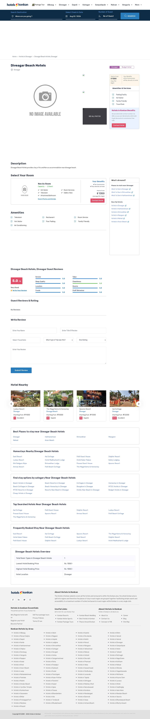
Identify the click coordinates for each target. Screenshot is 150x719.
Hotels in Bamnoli (84, 697)
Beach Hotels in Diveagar (22, 483)
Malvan (114, 5)
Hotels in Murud (83, 642)
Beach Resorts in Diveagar (55, 483)
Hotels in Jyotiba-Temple (23, 687)
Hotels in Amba (51, 655)
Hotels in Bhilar (19, 697)
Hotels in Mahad (117, 218)
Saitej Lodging (113, 460)
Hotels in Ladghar (52, 642)
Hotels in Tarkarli (116, 652)
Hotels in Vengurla (20, 655)
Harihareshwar (50, 437)
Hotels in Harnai (115, 639)
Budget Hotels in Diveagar (118, 490)
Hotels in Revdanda (84, 636)
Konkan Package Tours (65, 622)
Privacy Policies (38, 618)
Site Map (126, 622)
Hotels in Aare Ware (117, 690)
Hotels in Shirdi (115, 684)
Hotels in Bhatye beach (118, 703)
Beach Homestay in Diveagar (56, 486)
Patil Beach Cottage (52, 467)
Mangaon (112, 437)
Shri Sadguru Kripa (20, 463)
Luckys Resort (19, 409)
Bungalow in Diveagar (85, 486)
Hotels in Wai (50, 697)
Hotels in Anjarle (51, 639)
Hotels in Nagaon (52, 636)
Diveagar (63, 5)
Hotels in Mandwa (20, 703)
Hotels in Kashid (83, 633)
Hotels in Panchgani (53, 674)
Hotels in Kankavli (52, 668)
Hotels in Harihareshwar (119, 209)
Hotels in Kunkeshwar (21, 690)
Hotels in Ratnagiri (116, 655)
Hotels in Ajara (51, 687)
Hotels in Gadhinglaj (117, 687)
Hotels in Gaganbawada (118, 671)
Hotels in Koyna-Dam (117, 678)
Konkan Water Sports (64, 619)
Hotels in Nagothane (117, 658)
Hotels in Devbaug (20, 652)
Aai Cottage (116, 409)
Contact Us (105, 619)
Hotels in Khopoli (19, 706)
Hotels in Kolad (19, 662)
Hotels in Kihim (115, 633)
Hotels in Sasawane (21, 693)
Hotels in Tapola (83, 678)
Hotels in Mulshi (19, 681)
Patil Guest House (83, 457)
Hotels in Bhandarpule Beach (120, 700)
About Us (104, 615)
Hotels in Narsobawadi (85, 687)
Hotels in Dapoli (19, 639)
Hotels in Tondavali (52, 700)
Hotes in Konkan (35, 714)
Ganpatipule (100, 5)
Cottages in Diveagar (85, 483)
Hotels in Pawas (51, 690)
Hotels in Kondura (84, 690)
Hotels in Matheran (116, 674)
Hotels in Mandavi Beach (118, 693)
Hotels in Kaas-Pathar (53, 678)
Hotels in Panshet (52, 681)
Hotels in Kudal (51, 671)
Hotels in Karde (19, 642)
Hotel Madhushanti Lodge (55, 460)
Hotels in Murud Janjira (22, 636)
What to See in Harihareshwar (122, 196)
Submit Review (21, 370)
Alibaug (50, 5)
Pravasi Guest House (84, 463)
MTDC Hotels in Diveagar (117, 486)
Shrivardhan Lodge (52, 463)
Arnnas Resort (18, 467)
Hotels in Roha (51, 662)
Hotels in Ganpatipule (117, 646)
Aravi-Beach (49, 440)
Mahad (15, 440)
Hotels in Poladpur (52, 665)
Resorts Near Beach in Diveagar (57, 490)
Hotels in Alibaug (19, 633)
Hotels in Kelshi (83, 639)
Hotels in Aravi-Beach (119, 222)
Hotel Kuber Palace (84, 460)
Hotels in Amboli (83, 655)
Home (14, 57)
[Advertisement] (75, 37)
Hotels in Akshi (51, 633)
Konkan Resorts (63, 615)
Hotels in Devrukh (84, 658)
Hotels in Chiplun (19, 649)
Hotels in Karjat (51, 684)
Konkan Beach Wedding (87, 615)
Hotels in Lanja (19, 671)
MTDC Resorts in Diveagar (23, 490)
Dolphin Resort (114, 457)
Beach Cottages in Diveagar (23, 486)
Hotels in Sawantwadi (85, 668)
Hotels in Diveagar (25, 57)
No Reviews (15, 310)
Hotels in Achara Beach (86, 703)
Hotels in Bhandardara (53, 693)
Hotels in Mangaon (118, 215)
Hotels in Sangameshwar (54, 658)
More (137, 5)
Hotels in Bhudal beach (54, 703)
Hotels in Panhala (20, 678)
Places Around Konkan (87, 622)
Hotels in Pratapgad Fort (22, 700)
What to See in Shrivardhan (121, 192)
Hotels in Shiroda (116, 668)
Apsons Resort (85, 409)
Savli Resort (17, 457)
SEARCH (131, 16)
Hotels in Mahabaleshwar (22, 674)
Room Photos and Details (47, 199)
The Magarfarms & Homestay (57, 409)
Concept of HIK (106, 622)
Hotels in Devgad (52, 652)
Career (125, 615)
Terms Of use (37, 621)
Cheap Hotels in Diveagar (22, 493)
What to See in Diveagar (120, 189)
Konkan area (114, 596)
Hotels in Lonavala (84, 674)
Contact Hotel (118, 125)
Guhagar (86, 5)
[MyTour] (17, 4)
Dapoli (74, 5)
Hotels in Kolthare (116, 662)
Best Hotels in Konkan (87, 619)
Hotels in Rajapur (20, 658)
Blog (124, 619)
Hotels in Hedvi (115, 649)
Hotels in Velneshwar (85, 649)
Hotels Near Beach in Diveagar (88, 490)
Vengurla (126, 5)
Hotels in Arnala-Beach (22, 684)
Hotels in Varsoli (115, 636)
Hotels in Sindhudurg (85, 671)
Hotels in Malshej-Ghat (86, 684)
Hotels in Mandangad (85, 693)
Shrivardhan (81, 437)
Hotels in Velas (83, 665)
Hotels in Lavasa (115, 681)
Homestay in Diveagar (116, 483)
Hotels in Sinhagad (84, 681)
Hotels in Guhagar (52, 649)
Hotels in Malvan (83, 652)
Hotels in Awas (83, 700)
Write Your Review (20, 290)
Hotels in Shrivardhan (119, 212)
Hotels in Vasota (115, 697)
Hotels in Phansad (84, 662)
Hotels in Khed (19, 665)
